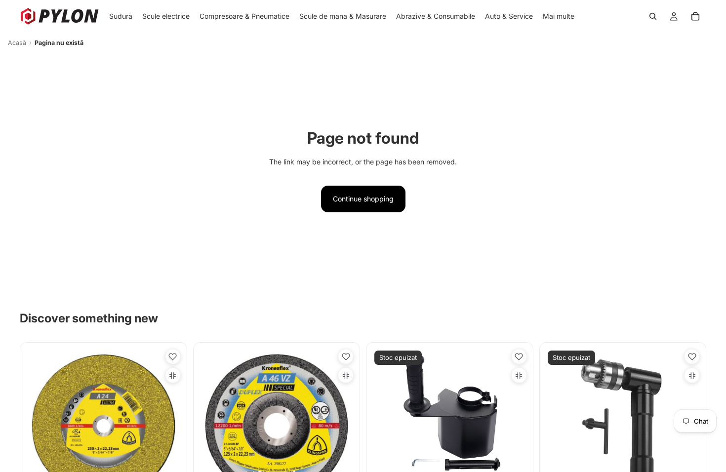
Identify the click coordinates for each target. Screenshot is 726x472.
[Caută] (653, 16)
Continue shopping (363, 199)
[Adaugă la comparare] (173, 375)
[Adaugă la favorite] (173, 356)
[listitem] (558, 16)
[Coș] (695, 16)
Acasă (17, 42)
